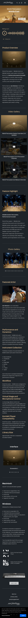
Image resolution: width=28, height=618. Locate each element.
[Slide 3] (12, 472)
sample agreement (14, 599)
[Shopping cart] (21, 2)
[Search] (16, 2)
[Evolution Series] (8, 3)
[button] (25, 2)
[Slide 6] (17, 472)
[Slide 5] (15, 472)
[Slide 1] (9, 472)
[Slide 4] (14, 472)
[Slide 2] (11, 472)
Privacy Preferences (6, 615)
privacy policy (14, 596)
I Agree (23, 615)
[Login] (19, 2)
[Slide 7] (18, 472)
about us (14, 594)
